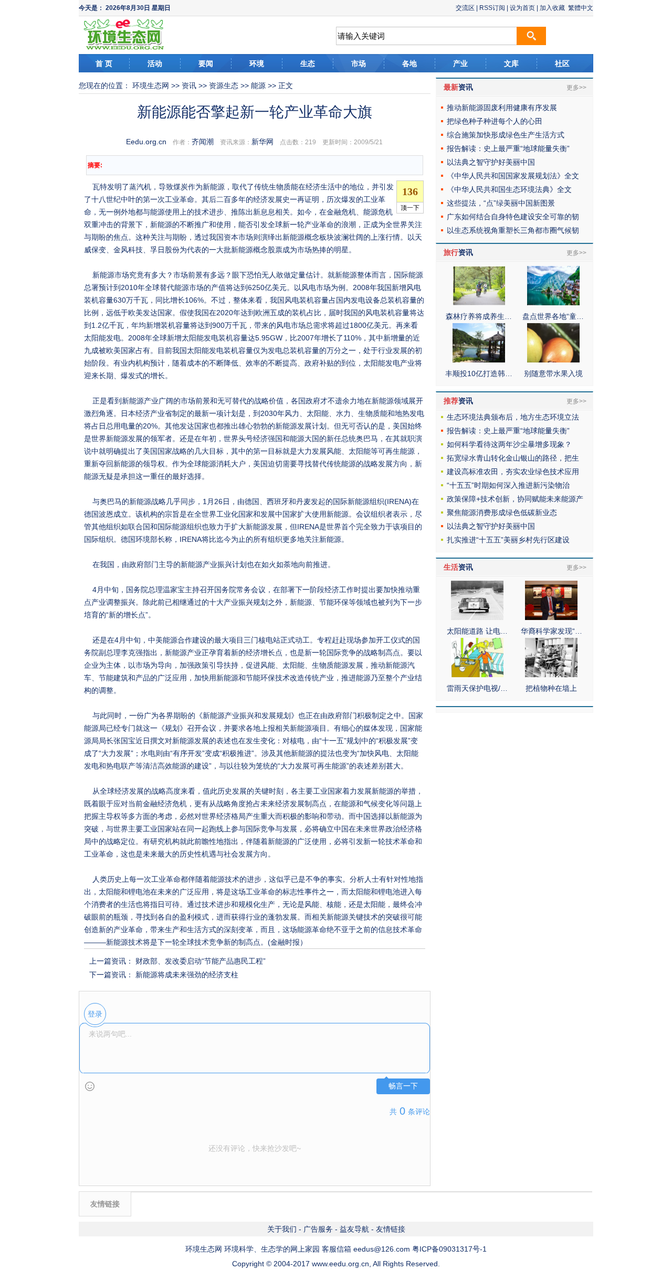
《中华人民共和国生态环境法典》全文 (509, 189)
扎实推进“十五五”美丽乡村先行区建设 (508, 540)
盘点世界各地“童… (553, 316)
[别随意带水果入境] (553, 360)
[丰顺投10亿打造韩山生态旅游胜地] (479, 360)
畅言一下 (403, 1086)
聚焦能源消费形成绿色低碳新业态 (502, 512)
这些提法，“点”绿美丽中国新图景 (501, 203)
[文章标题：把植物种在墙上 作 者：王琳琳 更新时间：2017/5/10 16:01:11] (551, 674)
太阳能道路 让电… (477, 631)
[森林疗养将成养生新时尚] (479, 302)
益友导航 (354, 1229)
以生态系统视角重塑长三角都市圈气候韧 (513, 230)
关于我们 (282, 1229)
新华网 (262, 141)
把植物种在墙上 (551, 688)
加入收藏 (552, 8)
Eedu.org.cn (146, 141)
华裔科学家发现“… (551, 631)
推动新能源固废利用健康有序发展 (502, 107)
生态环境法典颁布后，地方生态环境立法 (513, 417)
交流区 (465, 8)
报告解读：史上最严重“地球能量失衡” (508, 148)
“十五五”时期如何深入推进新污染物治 (508, 485)
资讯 (189, 85)
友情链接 (390, 1229)
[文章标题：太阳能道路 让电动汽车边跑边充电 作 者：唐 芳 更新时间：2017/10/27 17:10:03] (477, 617)
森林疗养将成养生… (479, 316)
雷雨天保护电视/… (477, 688)
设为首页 (522, 8)
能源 (258, 85)
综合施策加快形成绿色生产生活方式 (505, 135)
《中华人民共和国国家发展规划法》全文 (513, 176)
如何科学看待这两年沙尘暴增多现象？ (509, 444)
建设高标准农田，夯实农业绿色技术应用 (513, 471)
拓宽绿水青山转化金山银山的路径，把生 (513, 458)
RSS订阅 (492, 8)
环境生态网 (150, 85)
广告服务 (318, 1229)
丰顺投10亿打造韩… (478, 373)
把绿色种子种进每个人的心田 (494, 121)
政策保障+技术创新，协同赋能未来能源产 (515, 499)
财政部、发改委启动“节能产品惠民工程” (200, 961)
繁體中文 (580, 8)
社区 (562, 63)
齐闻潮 (203, 141)
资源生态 (223, 85)
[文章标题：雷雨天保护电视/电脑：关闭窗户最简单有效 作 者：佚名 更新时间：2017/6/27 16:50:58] (477, 674)
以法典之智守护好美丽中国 (491, 162)
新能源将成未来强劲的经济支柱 (186, 974)
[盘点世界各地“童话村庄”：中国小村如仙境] (553, 302)
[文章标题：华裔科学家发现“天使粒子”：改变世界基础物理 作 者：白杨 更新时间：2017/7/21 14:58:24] (551, 617)
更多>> (576, 87)
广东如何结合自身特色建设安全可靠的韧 (513, 216)
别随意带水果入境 (553, 373)
